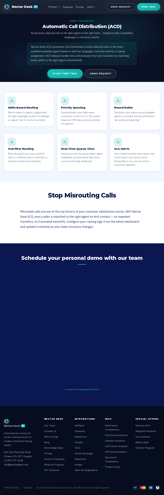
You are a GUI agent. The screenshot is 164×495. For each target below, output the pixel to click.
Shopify (79, 442)
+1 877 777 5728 (13, 460)
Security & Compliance (111, 459)
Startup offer (142, 425)
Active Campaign (84, 453)
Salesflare (80, 459)
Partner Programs (54, 459)
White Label (142, 442)
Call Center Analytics (116, 446)
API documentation (116, 451)
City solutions (142, 436)
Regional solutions (145, 431)
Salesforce (81, 436)
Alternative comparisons (112, 427)
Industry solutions (115, 440)
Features (68, 7)
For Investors (51, 470)
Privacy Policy (112, 466)
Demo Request (121, 6)
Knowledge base (53, 447)
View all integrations (86, 470)
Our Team (49, 425)
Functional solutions (116, 435)
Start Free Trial (65, 73)
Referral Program (54, 464)
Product (52, 6)
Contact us (50, 431)
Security (27, 487)
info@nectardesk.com (16, 464)
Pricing (80, 7)
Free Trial (148, 6)
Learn (90, 6)
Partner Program (145, 447)
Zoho (77, 447)
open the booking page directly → (83, 389)
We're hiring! (51, 436)
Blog (46, 442)
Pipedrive (80, 431)
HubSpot (79, 425)
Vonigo (78, 464)
